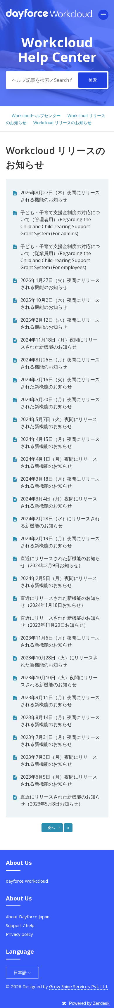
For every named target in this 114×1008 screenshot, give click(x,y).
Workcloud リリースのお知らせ (62, 122)
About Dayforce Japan (27, 916)
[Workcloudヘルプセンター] (49, 17)
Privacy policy (19, 934)
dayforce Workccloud (27, 881)
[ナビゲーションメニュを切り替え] (103, 15)
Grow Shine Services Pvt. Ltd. (78, 986)
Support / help (20, 925)
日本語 (20, 972)
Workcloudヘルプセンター (36, 115)
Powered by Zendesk (89, 1003)
